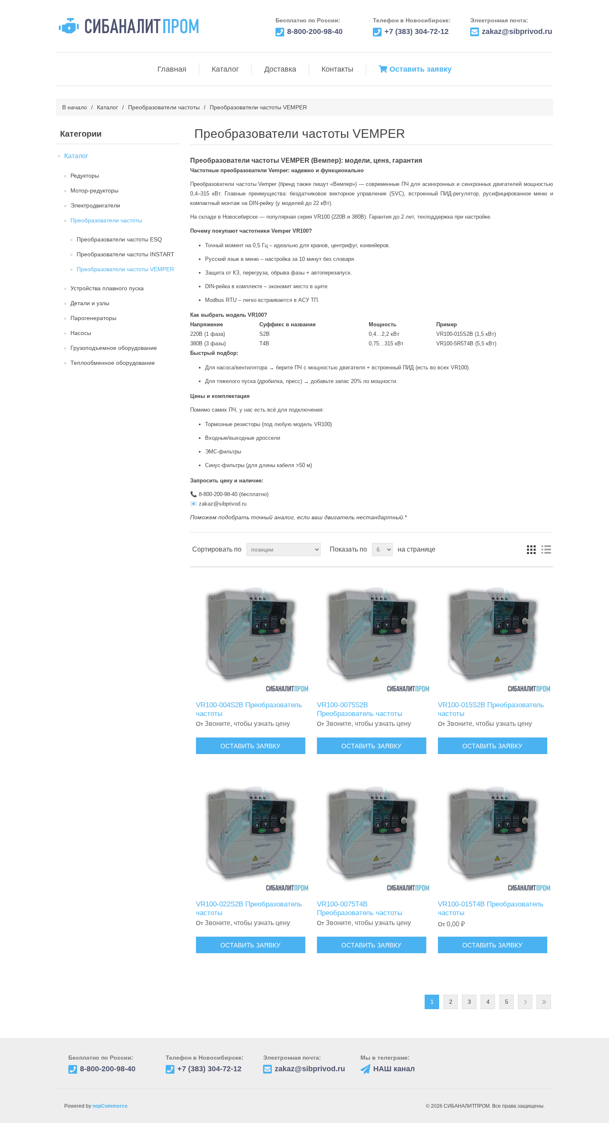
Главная (171, 69)
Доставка (280, 69)
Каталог (225, 69)
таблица (531, 549)
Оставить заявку (420, 69)
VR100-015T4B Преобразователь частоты (491, 908)
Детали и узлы (89, 303)
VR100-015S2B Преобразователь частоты (491, 709)
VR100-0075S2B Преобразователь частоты (359, 709)
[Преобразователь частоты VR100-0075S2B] (371, 634)
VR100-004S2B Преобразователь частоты (249, 709)
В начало (74, 107)
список (546, 549)
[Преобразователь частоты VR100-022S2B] (250, 833)
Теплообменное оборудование (112, 362)
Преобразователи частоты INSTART (125, 254)
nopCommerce (110, 1106)
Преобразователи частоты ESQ (119, 239)
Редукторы (84, 175)
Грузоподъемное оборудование (113, 348)
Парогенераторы (93, 318)
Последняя (543, 1002)
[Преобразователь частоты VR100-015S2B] (492, 634)
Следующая (525, 1002)
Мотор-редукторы (94, 190)
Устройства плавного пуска (107, 288)
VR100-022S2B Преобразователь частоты (249, 908)
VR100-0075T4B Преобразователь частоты (359, 908)
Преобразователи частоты (164, 107)
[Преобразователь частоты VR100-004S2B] (250, 634)
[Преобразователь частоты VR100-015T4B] (492, 833)
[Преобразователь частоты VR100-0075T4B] (371, 833)
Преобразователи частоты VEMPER (125, 269)
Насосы (80, 333)
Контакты (337, 69)
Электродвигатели (95, 205)
